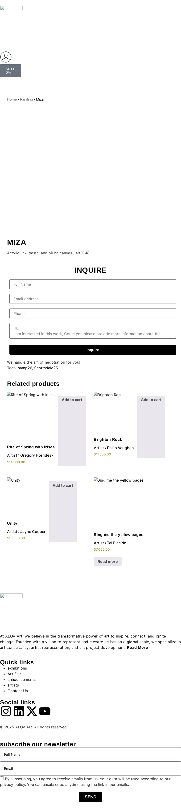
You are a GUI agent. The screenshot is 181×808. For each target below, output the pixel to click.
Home (12, 99)
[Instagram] (6, 711)
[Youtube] (45, 711)
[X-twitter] (32, 711)
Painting (26, 99)
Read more (108, 561)
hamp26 (25, 367)
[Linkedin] (19, 711)
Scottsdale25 (46, 367)
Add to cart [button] (72, 399)
